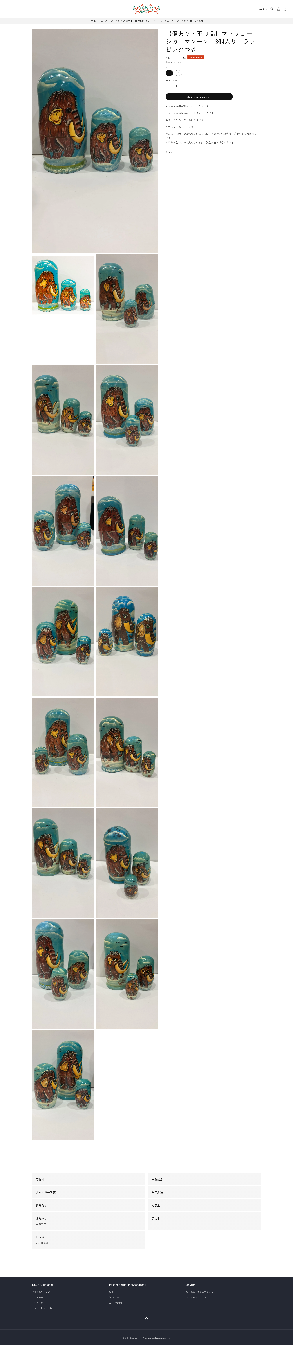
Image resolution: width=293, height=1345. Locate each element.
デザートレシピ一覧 (42, 1307)
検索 (111, 1291)
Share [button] (172, 151)
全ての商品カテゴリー (43, 1291)
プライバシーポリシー (197, 1297)
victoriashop (134, 1338)
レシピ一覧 (37, 1302)
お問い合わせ (116, 1302)
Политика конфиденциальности (156, 1338)
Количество (171, 79)
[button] (6, 9)
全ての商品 (37, 1297)
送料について (116, 1297)
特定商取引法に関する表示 (199, 1291)
